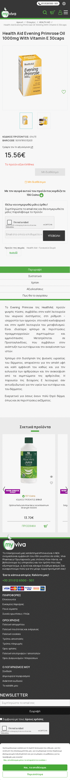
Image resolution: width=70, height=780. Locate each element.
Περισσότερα (35, 774)
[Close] (69, 743)
